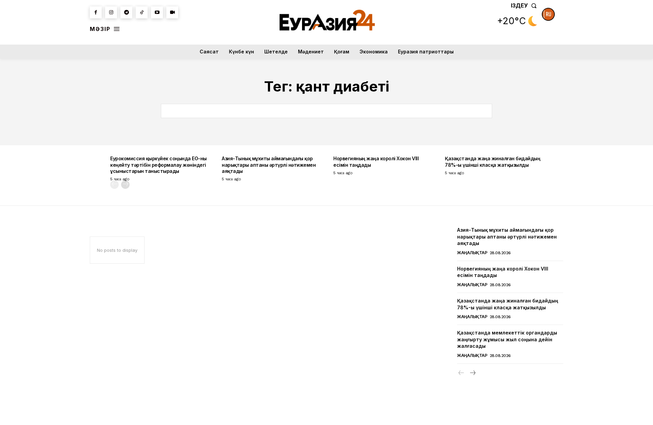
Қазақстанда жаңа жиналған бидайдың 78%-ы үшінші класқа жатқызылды (492, 161)
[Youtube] (157, 12)
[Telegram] (126, 12)
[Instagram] (111, 12)
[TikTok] (142, 12)
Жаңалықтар (472, 252)
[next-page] (125, 184)
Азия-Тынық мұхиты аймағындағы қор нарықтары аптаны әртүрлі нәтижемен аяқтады (269, 165)
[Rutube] (172, 12)
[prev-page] (114, 184)
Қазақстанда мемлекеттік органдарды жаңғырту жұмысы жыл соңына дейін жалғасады (507, 339)
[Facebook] (96, 12)
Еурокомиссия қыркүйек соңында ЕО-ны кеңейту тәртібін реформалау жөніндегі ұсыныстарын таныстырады (158, 165)
